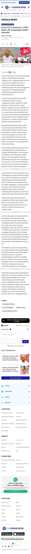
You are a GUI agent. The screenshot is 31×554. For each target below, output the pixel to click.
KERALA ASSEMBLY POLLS (8, 24)
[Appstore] (19, 534)
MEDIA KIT (18, 444)
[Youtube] (8, 546)
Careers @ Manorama (22, 447)
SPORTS (18, 509)
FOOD (3, 513)
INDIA (22, 13)
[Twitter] (11, 546)
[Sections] (2, 7)
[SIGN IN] (29, 7)
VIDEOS (3, 517)
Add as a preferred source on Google (17, 320)
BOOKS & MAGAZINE (21, 427)
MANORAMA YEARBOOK (7, 424)
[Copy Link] (15, 44)
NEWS (17, 502)
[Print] (11, 44)
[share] (7, 44)
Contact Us (20, 440)
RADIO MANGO (5, 427)
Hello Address (20, 413)
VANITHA (18, 416)
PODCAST (4, 520)
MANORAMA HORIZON (7, 416)
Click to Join (15, 491)
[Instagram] (5, 546)
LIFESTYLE (18, 506)
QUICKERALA (4, 431)
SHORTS (18, 520)
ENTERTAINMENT (16, 13)
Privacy (3, 447)
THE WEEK (4, 420)
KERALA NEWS (7, 13)
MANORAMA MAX (21, 424)
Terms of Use (5, 451)
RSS (17, 451)
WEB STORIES (19, 517)
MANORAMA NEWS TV (22, 420)
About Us (4, 440)
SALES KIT (18, 460)
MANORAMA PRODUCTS (8, 444)
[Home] (1, 13)
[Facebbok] (2, 546)
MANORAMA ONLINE (7, 413)
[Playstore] (6, 534)
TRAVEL (18, 513)
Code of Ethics (20, 471)
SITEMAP (3, 467)
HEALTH (3, 509)
